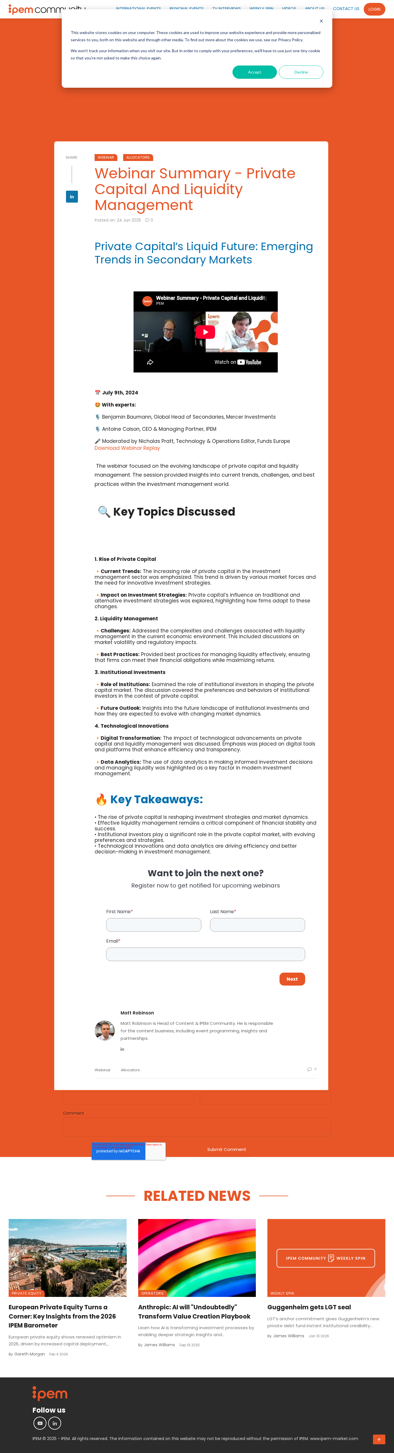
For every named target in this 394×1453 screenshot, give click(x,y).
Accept (254, 72)
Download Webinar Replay (127, 448)
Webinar (106, 157)
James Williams (159, 1345)
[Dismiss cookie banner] (321, 21)
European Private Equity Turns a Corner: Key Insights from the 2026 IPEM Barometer (62, 1316)
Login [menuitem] (374, 9)
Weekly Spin (282, 1293)
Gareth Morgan (29, 1354)
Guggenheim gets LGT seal (309, 1307)
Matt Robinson (137, 1013)
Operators (152, 1293)
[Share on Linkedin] (72, 197)
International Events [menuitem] (138, 9)
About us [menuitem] (314, 9)
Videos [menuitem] (289, 9)
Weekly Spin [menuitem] (261, 9)
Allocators (138, 157)
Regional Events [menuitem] (187, 9)
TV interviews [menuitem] (226, 9)
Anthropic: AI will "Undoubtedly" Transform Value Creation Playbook (194, 1312)
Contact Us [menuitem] (346, 9)
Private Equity (27, 1293)
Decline (301, 72)
